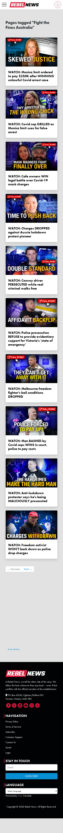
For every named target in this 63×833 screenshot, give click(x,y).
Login (8, 752)
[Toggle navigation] (4, 5)
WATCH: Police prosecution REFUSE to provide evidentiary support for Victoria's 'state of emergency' (31, 339)
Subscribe (10, 732)
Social (8, 747)
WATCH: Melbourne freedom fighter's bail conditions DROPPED (30, 393)
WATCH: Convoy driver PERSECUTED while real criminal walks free (25, 284)
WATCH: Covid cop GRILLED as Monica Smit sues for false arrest (31, 128)
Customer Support (14, 737)
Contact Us (11, 742)
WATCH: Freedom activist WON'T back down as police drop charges (29, 549)
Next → (28, 569)
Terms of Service (13, 726)
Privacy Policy (12, 721)
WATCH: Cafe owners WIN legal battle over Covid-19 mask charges (28, 180)
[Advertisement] (31, 614)
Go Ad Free (14, 649)
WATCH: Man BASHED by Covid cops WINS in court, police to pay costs (27, 445)
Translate (27, 795)
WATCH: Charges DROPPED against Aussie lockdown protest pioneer (29, 232)
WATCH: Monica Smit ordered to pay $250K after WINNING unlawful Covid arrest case (31, 76)
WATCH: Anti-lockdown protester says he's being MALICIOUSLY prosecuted (27, 497)
